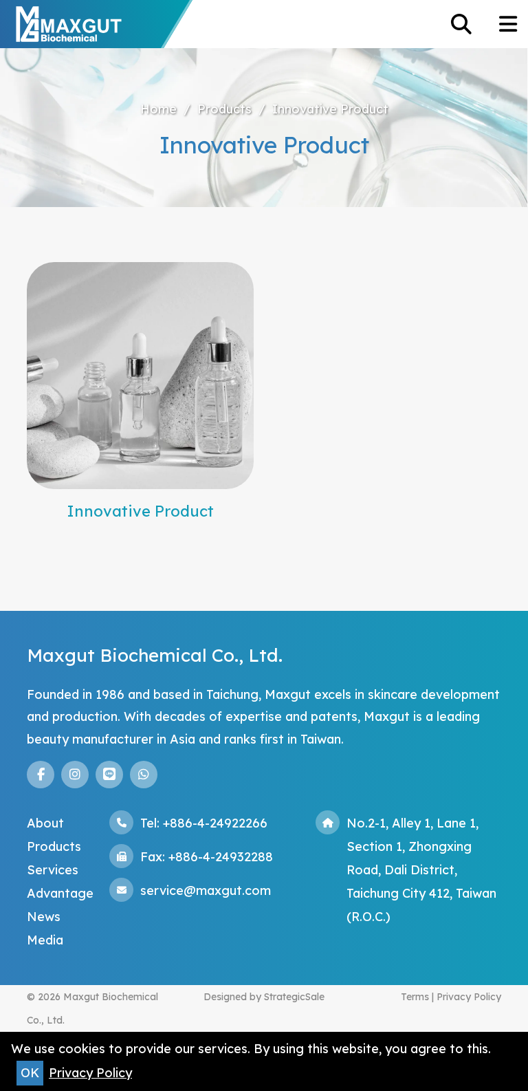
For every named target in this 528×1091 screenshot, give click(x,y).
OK (30, 1073)
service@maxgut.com (205, 890)
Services (52, 870)
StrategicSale (294, 997)
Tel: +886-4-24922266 (203, 823)
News (43, 917)
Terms (415, 997)
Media (45, 940)
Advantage (60, 893)
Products (224, 109)
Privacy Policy (469, 997)
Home (158, 109)
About (45, 823)
